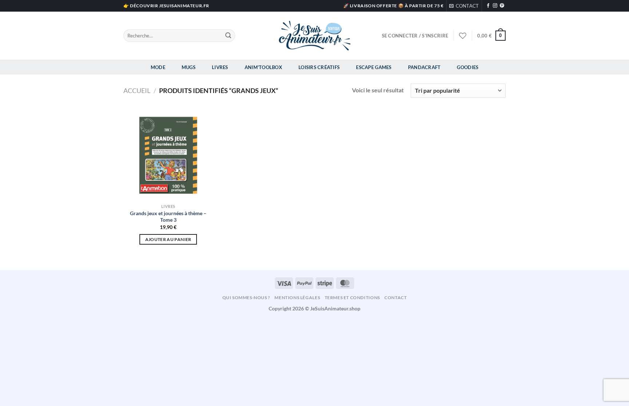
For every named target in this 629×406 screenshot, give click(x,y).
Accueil (136, 91)
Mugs (188, 67)
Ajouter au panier (168, 239)
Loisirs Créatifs (319, 67)
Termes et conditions (352, 297)
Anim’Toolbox (263, 67)
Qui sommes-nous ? (246, 297)
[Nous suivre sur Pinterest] (502, 5)
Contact (395, 297)
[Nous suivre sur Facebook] (488, 5)
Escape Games (373, 67)
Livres (220, 67)
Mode (158, 67)
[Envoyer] (228, 35)
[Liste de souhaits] (462, 36)
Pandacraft (424, 67)
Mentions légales (297, 297)
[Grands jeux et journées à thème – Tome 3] (168, 155)
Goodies (467, 67)
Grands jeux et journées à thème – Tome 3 (168, 216)
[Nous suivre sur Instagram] (495, 5)
